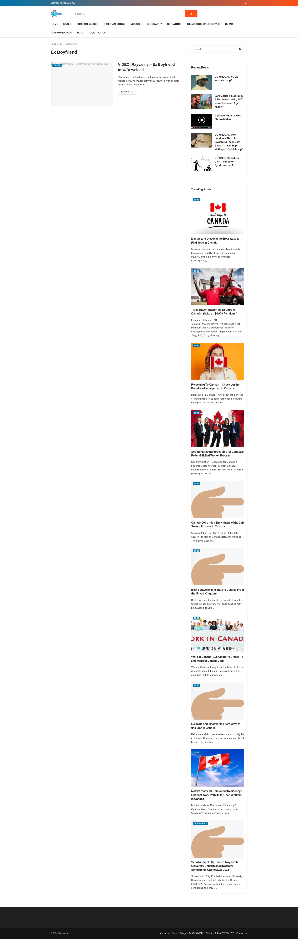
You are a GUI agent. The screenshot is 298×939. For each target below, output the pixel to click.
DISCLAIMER (196, 933)
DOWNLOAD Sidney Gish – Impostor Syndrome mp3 (227, 161)
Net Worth (174, 24)
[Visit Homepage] (56, 13)
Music (67, 24)
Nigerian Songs (114, 24)
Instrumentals (61, 32)
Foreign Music (87, 24)
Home (54, 24)
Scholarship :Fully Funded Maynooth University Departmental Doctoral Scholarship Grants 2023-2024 (214, 866)
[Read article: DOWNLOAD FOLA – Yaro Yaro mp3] (201, 82)
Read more (129, 92)
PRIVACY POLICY (224, 933)
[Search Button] (191, 13)
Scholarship (200, 823)
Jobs (196, 200)
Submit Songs (179, 933)
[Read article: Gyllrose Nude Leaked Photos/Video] (201, 121)
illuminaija (63, 933)
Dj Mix (229, 24)
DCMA (81, 32)
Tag (61, 44)
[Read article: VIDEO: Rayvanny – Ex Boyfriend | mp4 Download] (82, 84)
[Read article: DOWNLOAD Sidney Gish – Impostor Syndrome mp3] (201, 163)
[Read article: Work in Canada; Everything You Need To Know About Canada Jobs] (217, 633)
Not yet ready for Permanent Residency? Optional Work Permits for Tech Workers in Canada (216, 795)
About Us (164, 933)
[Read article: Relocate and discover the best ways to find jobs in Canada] (217, 701)
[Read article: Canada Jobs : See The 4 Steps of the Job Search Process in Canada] (217, 499)
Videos (135, 24)
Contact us (98, 32)
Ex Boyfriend (71, 44)
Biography (154, 24)
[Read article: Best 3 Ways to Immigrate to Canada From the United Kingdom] (217, 566)
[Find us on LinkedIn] (246, 3)
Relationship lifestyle (203, 24)
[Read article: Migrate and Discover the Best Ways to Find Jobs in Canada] (217, 215)
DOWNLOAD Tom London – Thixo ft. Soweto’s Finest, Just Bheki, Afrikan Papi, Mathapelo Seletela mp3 (229, 142)
